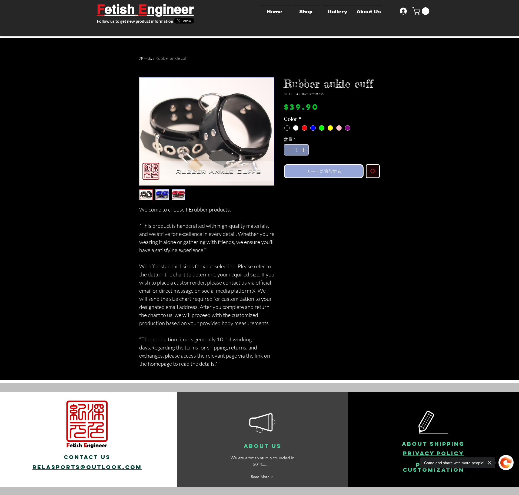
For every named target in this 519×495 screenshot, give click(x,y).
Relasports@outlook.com (87, 467)
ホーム (145, 58)
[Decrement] (288, 150)
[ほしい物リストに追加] (373, 171)
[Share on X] (287, 193)
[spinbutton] (296, 150)
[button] (421, 11)
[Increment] (304, 150)
